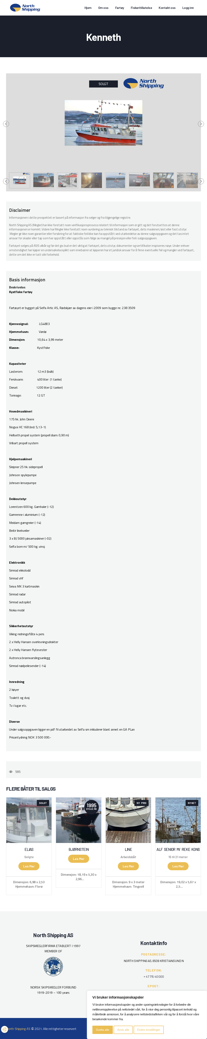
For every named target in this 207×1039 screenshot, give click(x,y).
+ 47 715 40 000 (154, 976)
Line (128, 849)
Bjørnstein (79, 849)
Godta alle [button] (102, 1029)
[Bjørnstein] (78, 820)
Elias (28, 849)
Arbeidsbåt (128, 857)
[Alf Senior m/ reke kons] (178, 820)
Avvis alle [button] (123, 1029)
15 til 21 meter (178, 857)
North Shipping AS (18, 1028)
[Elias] (29, 820)
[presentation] (6, 124)
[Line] (128, 820)
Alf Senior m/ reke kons (178, 849)
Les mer (29, 866)
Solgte (29, 857)
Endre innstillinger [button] (148, 1029)
